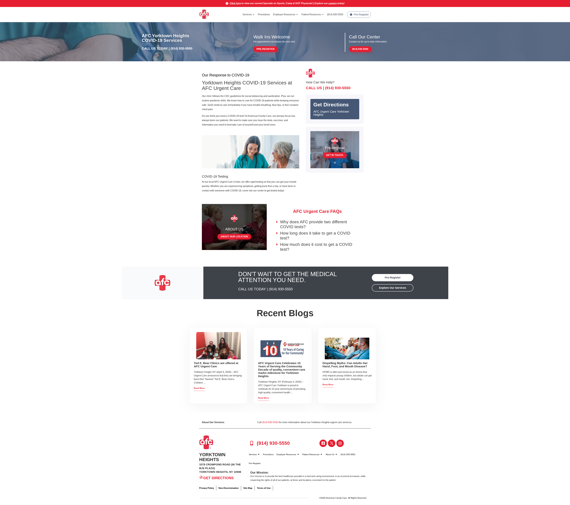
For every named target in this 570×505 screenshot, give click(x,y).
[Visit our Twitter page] (331, 443)
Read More (199, 388)
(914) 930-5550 (335, 14)
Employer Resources (284, 14)
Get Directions (218, 478)
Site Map (247, 488)
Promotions (264, 14)
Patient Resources (311, 14)
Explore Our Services (392, 287)
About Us (330, 454)
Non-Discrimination (228, 488)
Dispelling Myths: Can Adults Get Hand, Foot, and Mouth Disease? (345, 365)
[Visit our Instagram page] (340, 443)
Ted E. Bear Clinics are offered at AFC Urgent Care (216, 365)
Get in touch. (335, 155)
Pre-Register (361, 14)
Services (247, 14)
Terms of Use (264, 488)
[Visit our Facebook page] (323, 443)
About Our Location (234, 236)
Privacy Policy (206, 488)
